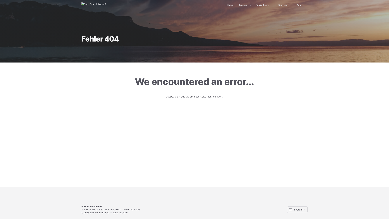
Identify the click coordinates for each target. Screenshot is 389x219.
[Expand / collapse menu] (250, 5)
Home (230, 5)
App (299, 5)
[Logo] (93, 4)
